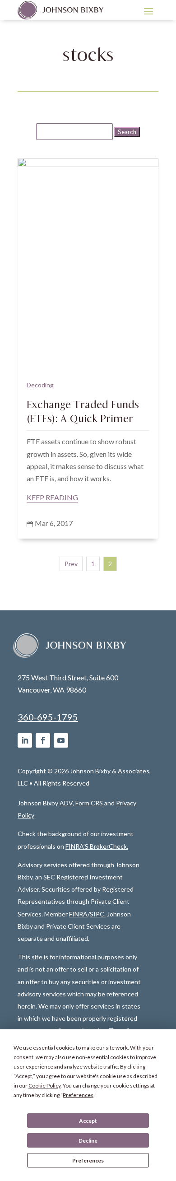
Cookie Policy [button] (44, 1085)
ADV (66, 803)
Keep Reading (52, 497)
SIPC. (98, 914)
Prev (71, 563)
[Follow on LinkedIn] (25, 740)
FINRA (78, 914)
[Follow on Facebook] (43, 740)
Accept (88, 1120)
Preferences (88, 1160)
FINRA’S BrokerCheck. (96, 846)
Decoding (40, 385)
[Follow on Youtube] (61, 740)
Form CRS (89, 803)
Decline (88, 1140)
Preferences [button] (78, 1095)
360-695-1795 (48, 716)
